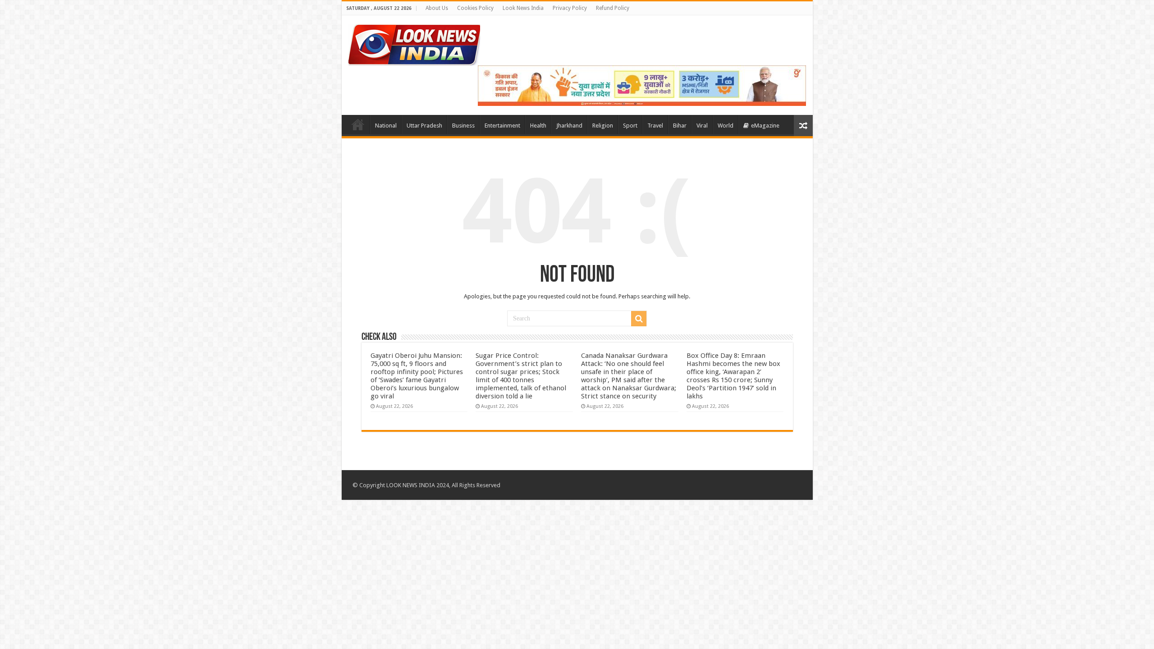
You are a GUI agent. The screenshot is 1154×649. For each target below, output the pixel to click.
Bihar (680, 125)
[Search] (638, 318)
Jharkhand (569, 125)
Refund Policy (612, 8)
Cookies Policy (475, 8)
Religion (602, 125)
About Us (437, 8)
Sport (630, 125)
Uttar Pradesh (424, 125)
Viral (702, 125)
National (386, 125)
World (725, 125)
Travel (655, 125)
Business (463, 125)
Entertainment (502, 125)
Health (538, 125)
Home (358, 124)
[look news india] (414, 43)
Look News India (523, 8)
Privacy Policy (570, 8)
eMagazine (765, 125)
